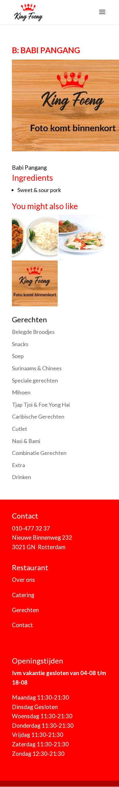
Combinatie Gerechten (39, 452)
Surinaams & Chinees (37, 368)
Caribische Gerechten (38, 416)
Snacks (20, 344)
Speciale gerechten (35, 380)
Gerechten (25, 610)
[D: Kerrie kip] (35, 255)
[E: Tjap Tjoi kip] (81, 255)
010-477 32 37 (31, 528)
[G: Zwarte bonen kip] (35, 301)
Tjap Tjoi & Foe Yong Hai (41, 404)
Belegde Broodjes (33, 331)
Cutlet (19, 428)
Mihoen (21, 392)
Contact (22, 625)
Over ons (23, 579)
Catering (23, 595)
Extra (18, 465)
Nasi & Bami (26, 441)
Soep (18, 356)
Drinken (21, 477)
